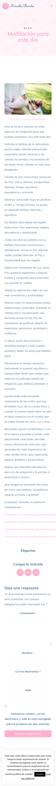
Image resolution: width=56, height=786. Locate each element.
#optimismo (12, 529)
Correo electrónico (28, 671)
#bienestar (12, 536)
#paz (39, 529)
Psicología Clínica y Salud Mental (28, 119)
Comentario (28, 613)
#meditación (12, 514)
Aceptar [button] (40, 774)
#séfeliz (24, 522)
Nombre (28, 653)
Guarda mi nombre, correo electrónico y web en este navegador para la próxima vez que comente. (28, 719)
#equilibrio (11, 522)
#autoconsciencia (40, 522)
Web (28, 690)
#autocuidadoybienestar (34, 536)
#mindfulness (29, 514)
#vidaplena (46, 514)
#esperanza (27, 529)
